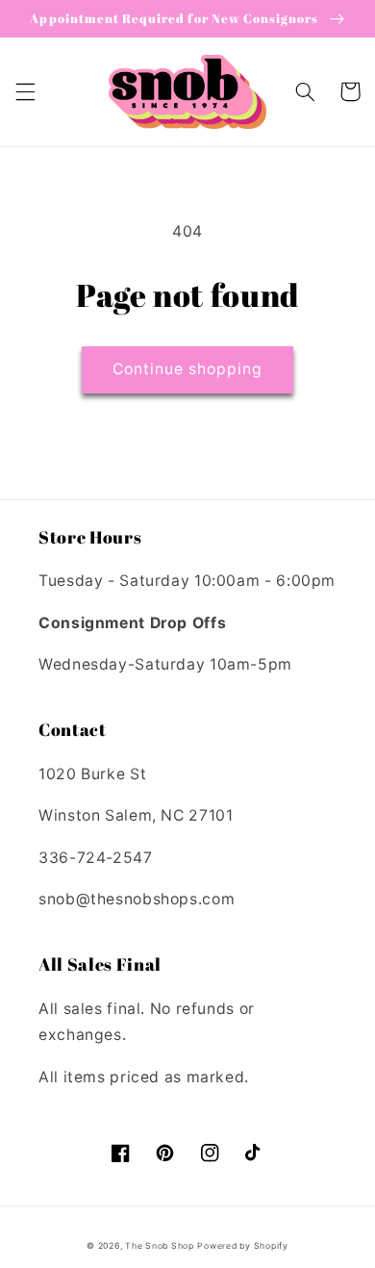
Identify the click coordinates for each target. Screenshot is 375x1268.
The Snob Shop (159, 1246)
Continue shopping (187, 369)
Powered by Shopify (242, 1246)
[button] (25, 91)
